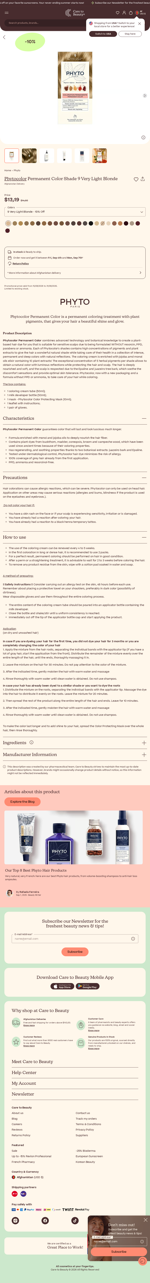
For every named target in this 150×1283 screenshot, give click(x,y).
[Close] (146, 1220)
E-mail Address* (23, 934)
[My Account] (124, 13)
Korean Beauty (85, 1162)
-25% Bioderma (85, 1151)
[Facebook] (45, 1220)
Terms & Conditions (88, 1124)
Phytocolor (15, 179)
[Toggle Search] (13, 13)
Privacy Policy (85, 1130)
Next (145, 96)
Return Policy (21, 263)
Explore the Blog (22, 802)
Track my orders (86, 1119)
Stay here (130, 34)
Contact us (83, 1113)
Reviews (17, 1130)
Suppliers (82, 1135)
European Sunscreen (89, 1156)
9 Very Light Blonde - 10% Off (26, 212)
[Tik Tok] (75, 1220)
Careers (17, 1124)
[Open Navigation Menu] (6, 13)
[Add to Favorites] (136, 179)
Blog (15, 1119)
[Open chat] (142, 1261)
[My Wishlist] (117, 13)
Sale (14, 1151)
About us (17, 1113)
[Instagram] (15, 1220)
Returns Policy (21, 1135)
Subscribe (75, 952)
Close (139, 24)
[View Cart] (131, 13)
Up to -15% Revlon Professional (31, 1156)
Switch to (103, 34)
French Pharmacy (23, 1162)
